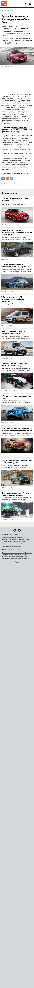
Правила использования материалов (13, 553)
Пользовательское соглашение (19, 558)
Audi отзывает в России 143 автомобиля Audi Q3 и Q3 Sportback (15, 266)
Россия (9, 184)
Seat (3, 184)
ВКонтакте (21, 174)
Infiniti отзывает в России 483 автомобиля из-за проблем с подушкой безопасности (16, 232)
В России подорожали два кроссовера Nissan (16, 397)
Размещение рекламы (14, 550)
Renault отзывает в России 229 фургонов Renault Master (13, 332)
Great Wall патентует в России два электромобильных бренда (14, 365)
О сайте (4, 550)
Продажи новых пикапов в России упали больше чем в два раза (17, 462)
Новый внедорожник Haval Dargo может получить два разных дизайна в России (16, 429)
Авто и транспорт (7, 10)
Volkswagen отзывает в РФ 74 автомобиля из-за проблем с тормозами (12, 299)
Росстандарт (17, 184)
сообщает (24, 29)
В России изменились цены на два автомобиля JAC (14, 199)
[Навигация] (30, 3)
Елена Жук (18, 13)
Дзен (28, 174)
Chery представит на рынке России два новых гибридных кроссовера (16, 494)
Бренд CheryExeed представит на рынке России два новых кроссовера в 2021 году (16, 129)
